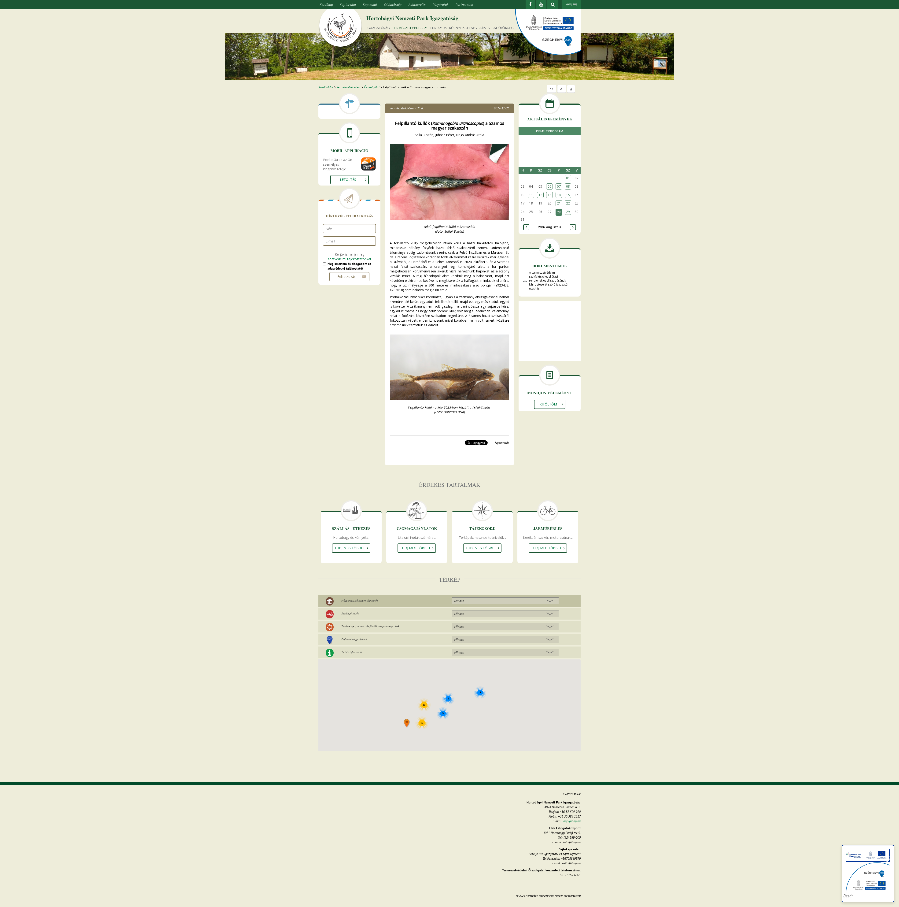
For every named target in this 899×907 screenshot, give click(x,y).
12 (540, 195)
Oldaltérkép (393, 4)
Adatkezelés (417, 4)
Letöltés (348, 179)
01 (568, 178)
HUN (567, 4)
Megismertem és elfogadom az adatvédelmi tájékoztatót (349, 266)
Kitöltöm (548, 404)
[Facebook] (530, 5)
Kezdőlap (326, 4)
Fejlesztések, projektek (354, 639)
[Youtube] (541, 5)
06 (549, 186)
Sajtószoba (348, 4)
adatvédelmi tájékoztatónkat (349, 259)
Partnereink (464, 4)
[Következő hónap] (573, 227)
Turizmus (438, 28)
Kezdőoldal (325, 87)
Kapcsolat (370, 4)
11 (531, 195)
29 (568, 211)
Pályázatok (441, 4)
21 (559, 203)
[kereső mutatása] (553, 5)
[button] (407, 723)
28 (559, 212)
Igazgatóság (378, 28)
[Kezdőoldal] (340, 29)
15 (568, 195)
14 (559, 195)
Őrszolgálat (371, 87)
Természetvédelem (409, 28)
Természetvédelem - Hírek (407, 108)
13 (549, 195)
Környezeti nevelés (467, 28)
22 (568, 203)
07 (559, 186)
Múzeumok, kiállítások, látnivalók (359, 600)
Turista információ (351, 652)
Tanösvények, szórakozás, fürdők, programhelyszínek (370, 626)
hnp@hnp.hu (572, 821)
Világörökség (501, 28)
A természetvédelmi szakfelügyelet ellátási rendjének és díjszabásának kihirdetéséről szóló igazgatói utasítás (548, 281)
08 (568, 186)
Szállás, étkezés (350, 613)
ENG (574, 4)
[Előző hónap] (526, 227)
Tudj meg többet (350, 548)
